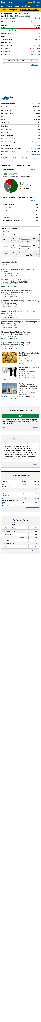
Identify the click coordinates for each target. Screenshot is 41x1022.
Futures (9, 6)
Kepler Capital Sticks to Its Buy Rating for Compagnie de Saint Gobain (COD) (16, 344)
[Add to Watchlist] (35, 18)
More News (6, 265)
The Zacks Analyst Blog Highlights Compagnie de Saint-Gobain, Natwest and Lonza (29, 387)
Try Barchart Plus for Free (29, 10)
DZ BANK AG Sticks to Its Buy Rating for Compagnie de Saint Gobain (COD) (16, 281)
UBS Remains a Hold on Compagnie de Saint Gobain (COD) (18, 312)
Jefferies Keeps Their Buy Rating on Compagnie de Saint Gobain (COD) (20, 323)
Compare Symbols (32, 509)
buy (20, 416)
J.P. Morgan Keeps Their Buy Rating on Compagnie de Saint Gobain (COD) (15, 333)
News (23, 6)
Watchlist (16, 6)
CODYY (5, 275)
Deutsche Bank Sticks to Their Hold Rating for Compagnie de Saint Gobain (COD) (18, 291)
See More (5, 100)
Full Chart (35, 64)
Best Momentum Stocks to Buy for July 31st (29, 354)
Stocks (3, 6)
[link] (39, 18)
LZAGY (22, 375)
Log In (29, 2)
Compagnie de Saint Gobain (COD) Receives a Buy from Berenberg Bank (20, 302)
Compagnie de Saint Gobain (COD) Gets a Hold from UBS (18, 270)
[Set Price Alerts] (32, 18)
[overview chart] (20, 78)
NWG (4, 380)
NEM (21, 361)
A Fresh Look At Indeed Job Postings (29, 368)
